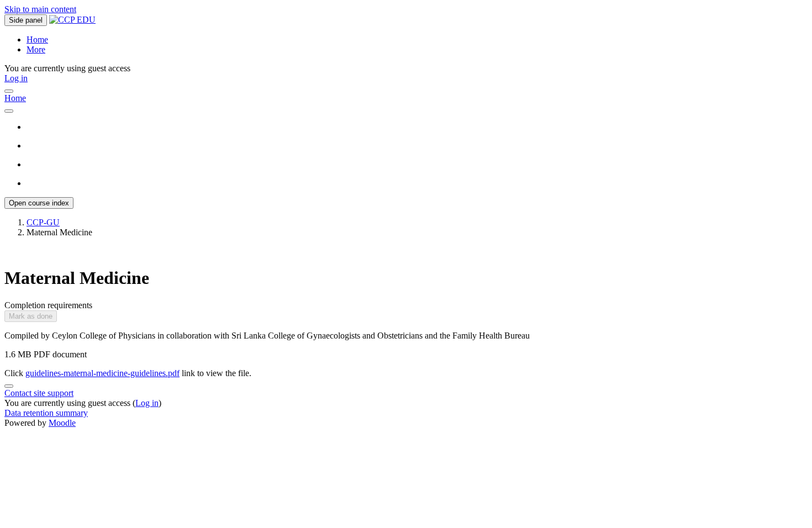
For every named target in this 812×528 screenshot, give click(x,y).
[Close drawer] (8, 91)
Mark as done (30, 316)
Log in (16, 78)
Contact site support (38, 393)
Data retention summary (46, 413)
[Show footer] (8, 386)
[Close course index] (8, 111)
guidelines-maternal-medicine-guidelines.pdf (102, 373)
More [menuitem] (36, 49)
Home (15, 98)
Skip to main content (40, 9)
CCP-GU (43, 222)
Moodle (62, 422)
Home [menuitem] (37, 39)
